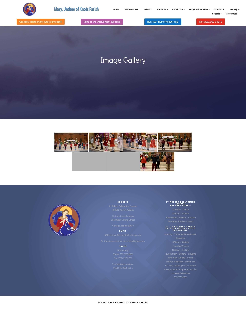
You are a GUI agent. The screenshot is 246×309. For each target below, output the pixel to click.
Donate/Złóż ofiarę (210, 21)
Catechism (219, 9)
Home (116, 9)
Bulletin (147, 9)
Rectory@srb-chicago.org (129, 235)
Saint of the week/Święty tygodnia (102, 21)
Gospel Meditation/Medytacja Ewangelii (40, 21)
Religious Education (198, 9)
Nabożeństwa (131, 9)
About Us (161, 9)
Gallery (233, 9)
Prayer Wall (231, 14)
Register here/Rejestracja (163, 21)
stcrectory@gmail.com (134, 241)
